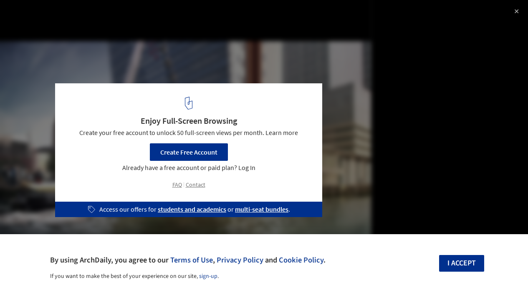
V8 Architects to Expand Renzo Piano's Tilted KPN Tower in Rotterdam (127, 22)
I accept (461, 263)
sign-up (208, 276)
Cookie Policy (301, 260)
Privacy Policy (240, 260)
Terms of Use (191, 260)
